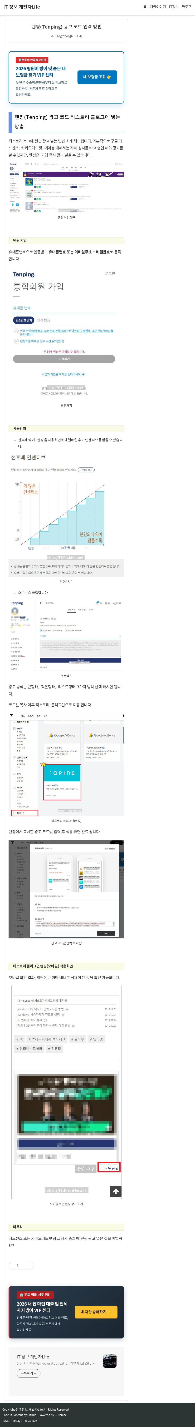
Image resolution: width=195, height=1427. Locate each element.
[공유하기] (23, 1265)
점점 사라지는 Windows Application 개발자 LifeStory (56, 1364)
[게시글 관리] (29, 1265)
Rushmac (61, 1415)
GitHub (31, 1415)
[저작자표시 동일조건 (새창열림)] (38, 1266)
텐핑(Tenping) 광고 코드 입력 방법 (66, 27)
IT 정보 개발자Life (21, 7)
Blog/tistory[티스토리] (69, 36)
